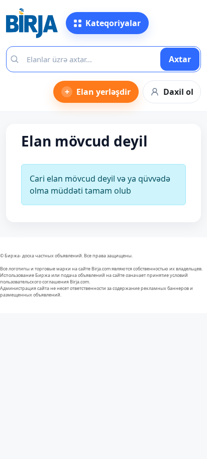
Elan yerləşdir (98, 91)
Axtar (180, 59)
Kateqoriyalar (113, 23)
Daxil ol (178, 91)
